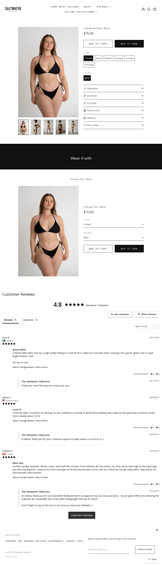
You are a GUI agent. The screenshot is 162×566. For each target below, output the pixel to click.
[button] (149, 9)
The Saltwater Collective (21, 552)
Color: (88, 233)
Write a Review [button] (148, 314)
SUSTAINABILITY (56, 541)
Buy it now (129, 44)
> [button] (81, 515)
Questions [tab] (28, 319)
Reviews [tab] (8, 319)
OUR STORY (10, 541)
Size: (87, 220)
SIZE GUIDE (40, 541)
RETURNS (28, 541)
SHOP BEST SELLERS (65, 7)
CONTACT (70, 541)
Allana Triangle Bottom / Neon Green (30, 367)
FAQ (20, 541)
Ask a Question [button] (121, 314)
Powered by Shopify (11, 556)
